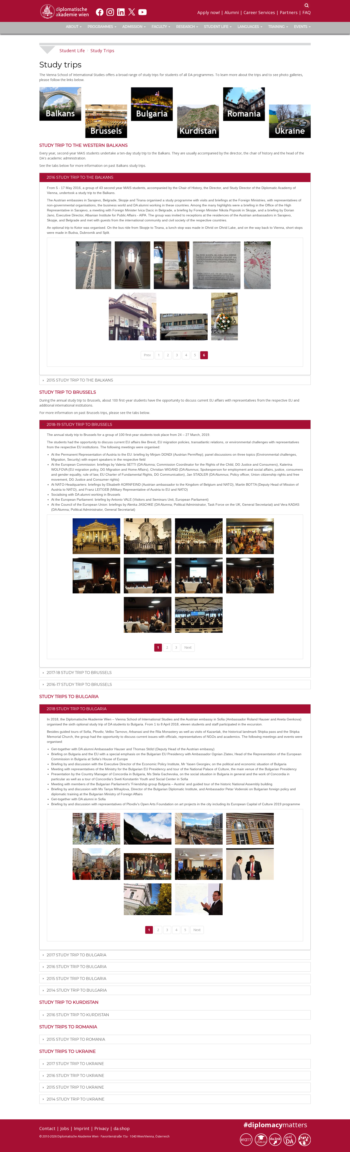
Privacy (101, 1128)
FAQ (306, 12)
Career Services (259, 12)
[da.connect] (304, 1139)
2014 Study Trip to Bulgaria (77, 990)
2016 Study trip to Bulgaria (76, 966)
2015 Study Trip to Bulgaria (76, 978)
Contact (47, 1128)
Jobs (64, 1128)
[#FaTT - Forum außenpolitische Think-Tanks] (247, 1139)
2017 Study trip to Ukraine (75, 1063)
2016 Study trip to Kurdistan (78, 1015)
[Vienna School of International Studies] (64, 11)
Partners (289, 12)
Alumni (232, 12)
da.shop (122, 1128)
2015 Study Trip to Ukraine (75, 1087)
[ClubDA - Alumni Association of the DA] (261, 1139)
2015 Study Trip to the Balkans (80, 380)
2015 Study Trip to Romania (76, 1039)
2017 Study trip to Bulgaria (76, 955)
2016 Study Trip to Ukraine (75, 1075)
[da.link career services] (276, 1139)
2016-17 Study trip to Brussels (79, 684)
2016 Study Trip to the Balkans (80, 177)
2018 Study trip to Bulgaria (76, 709)
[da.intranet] (290, 1139)
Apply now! (208, 12)
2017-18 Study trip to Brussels (79, 672)
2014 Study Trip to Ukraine (76, 1099)
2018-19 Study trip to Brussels (79, 424)
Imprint (82, 1128)
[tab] (175, 177)
